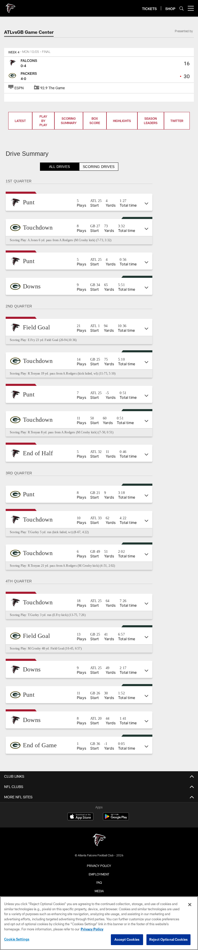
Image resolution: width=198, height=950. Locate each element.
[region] (99, 923)
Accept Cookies (126, 939)
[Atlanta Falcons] (99, 840)
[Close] (189, 904)
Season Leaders (151, 121)
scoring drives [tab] (98, 167)
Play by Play (43, 121)
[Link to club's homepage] (10, 6)
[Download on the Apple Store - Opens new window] (80, 817)
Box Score (94, 121)
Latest (20, 121)
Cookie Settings (16, 939)
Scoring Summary (69, 121)
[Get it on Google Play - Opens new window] (116, 819)
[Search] (181, 8)
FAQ (99, 882)
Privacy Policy (99, 865)
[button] (79, 202)
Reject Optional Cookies (168, 939)
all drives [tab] (59, 167)
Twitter (176, 121)
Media (99, 891)
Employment (99, 874)
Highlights (122, 121)
